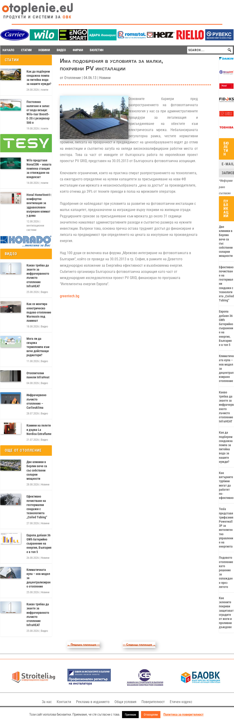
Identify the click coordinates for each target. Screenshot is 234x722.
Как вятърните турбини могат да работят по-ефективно (226, 485)
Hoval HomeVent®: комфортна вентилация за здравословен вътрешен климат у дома (39, 205)
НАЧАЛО (8, 50)
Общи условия (125, 702)
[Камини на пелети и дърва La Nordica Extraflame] (10, 428)
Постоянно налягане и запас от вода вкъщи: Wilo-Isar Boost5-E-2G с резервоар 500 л (38, 112)
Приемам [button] (130, 714)
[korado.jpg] (26, 246)
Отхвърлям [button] (151, 714)
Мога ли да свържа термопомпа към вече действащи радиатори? (38, 347)
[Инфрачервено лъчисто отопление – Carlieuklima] (10, 398)
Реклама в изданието (92, 702)
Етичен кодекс (181, 702)
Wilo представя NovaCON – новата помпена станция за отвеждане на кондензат (39, 168)
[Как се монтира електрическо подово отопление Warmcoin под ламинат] (10, 307)
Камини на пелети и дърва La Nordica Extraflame (39, 429)
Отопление (72, 78)
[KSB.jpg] (145, 684)
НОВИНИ (44, 50)
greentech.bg (69, 296)
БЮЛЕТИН (97, 50)
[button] (229, 50)
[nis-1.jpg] (89, 684)
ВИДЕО (61, 50)
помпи (44, 89)
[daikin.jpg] (226, 60)
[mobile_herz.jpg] (161, 39)
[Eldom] (226, 74)
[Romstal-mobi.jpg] (131, 39)
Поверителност (153, 702)
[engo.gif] (73, 39)
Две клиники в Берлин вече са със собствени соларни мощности (37, 470)
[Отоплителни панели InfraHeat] (10, 376)
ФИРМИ (78, 50)
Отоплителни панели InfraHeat (38, 375)
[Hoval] (226, 88)
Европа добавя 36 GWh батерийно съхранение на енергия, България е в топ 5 (39, 543)
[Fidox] (226, 101)
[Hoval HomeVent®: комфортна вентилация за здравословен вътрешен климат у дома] (10, 197)
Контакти (64, 702)
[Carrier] (14, 39)
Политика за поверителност (183, 714)
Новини (45, 484)
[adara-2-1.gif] (102, 39)
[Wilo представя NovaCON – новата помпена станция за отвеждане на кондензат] (10, 163)
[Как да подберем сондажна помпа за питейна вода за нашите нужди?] (10, 74)
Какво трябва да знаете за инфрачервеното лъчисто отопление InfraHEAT (38, 276)
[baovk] (200, 684)
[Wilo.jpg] (44, 39)
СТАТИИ (26, 50)
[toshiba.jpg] (226, 129)
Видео (44, 292)
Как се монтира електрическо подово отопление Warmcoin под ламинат (39, 312)
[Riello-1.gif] (190, 39)
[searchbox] (210, 50)
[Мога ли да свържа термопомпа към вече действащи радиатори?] (10, 341)
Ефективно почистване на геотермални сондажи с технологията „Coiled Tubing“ (37, 507)
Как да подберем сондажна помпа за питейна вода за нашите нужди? (39, 78)
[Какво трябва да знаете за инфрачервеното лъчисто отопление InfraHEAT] (10, 268)
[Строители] (33, 684)
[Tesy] (26, 151)
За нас (47, 702)
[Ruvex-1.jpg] (219, 39)
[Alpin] (226, 115)
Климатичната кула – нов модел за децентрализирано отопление (39, 578)
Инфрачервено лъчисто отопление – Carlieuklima (36, 401)
